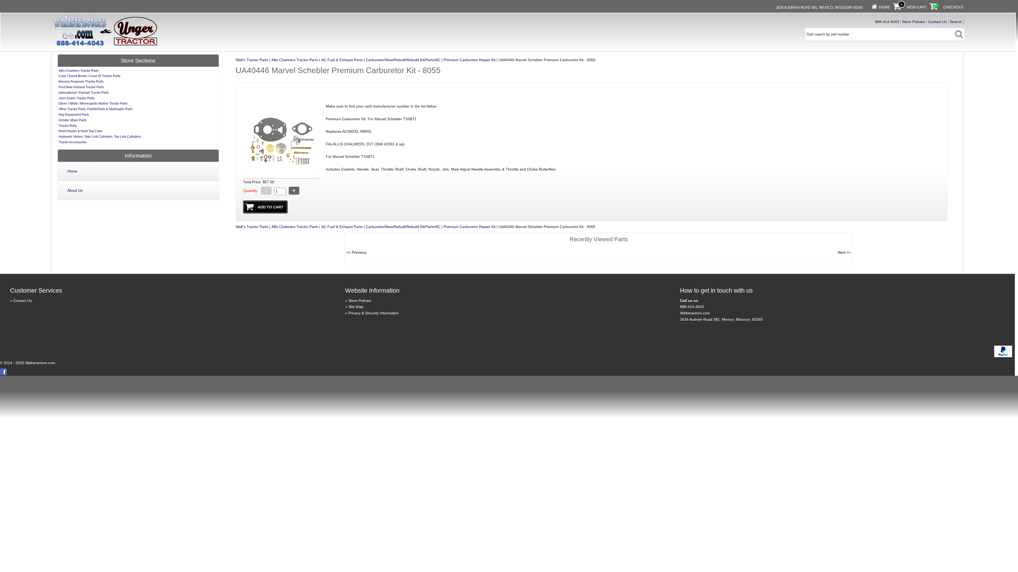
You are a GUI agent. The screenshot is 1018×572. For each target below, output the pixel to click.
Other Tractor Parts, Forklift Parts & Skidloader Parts (96, 109)
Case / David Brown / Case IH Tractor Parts (89, 76)
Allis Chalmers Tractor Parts (294, 60)
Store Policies (913, 22)
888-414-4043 (692, 307)
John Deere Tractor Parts (77, 98)
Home (884, 7)
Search (956, 22)
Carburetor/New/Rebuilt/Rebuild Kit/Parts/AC (403, 60)
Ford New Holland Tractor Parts (81, 87)
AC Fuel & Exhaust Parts (342, 60)
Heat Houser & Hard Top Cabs (80, 131)
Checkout (953, 7)
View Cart (916, 7)
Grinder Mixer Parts (72, 120)
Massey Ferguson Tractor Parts (81, 81)
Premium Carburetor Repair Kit (469, 60)
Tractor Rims (68, 126)
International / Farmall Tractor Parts (84, 93)
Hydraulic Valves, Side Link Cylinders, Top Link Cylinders (100, 136)
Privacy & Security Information (373, 313)
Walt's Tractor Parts (252, 60)
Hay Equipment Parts (74, 115)
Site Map (355, 307)
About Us (75, 190)
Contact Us (937, 22)
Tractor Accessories (73, 142)
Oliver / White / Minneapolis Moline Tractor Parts (93, 103)
